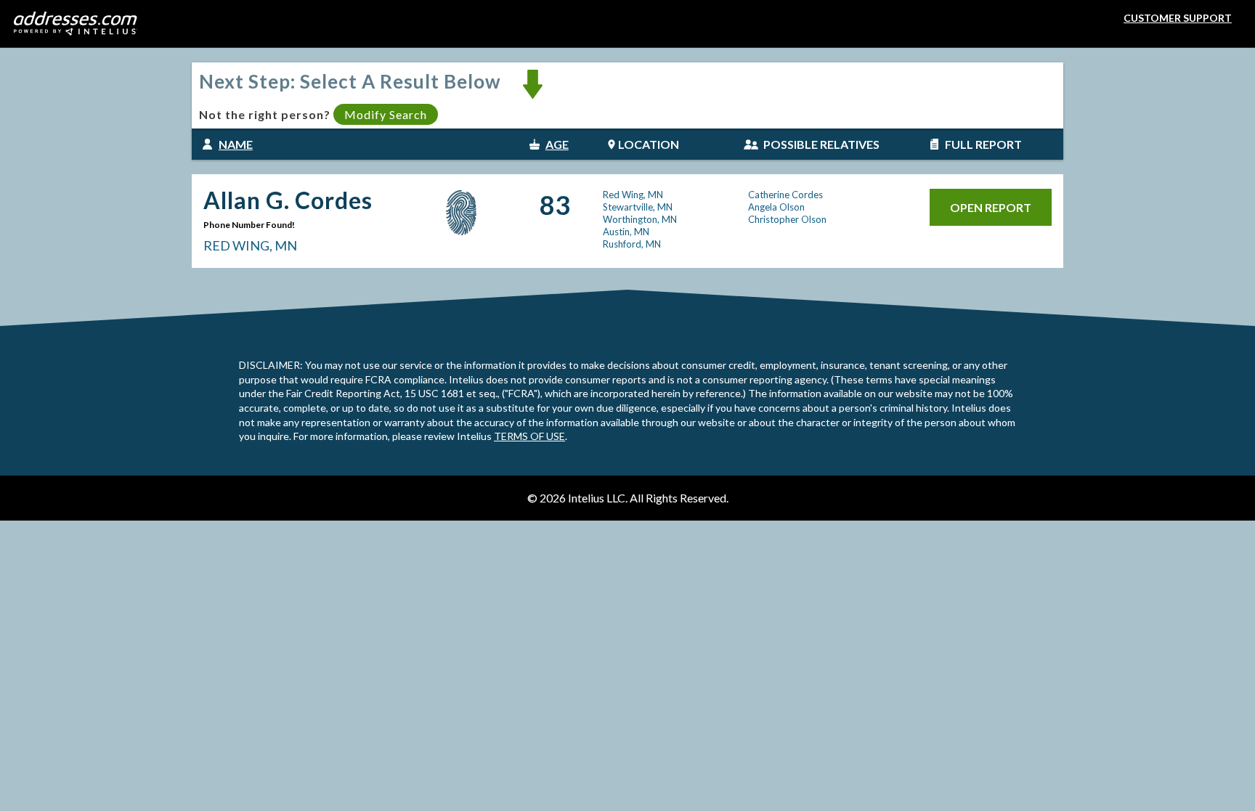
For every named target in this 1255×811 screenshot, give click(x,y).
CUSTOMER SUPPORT (1178, 18)
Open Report (990, 207)
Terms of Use (529, 436)
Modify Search (385, 114)
